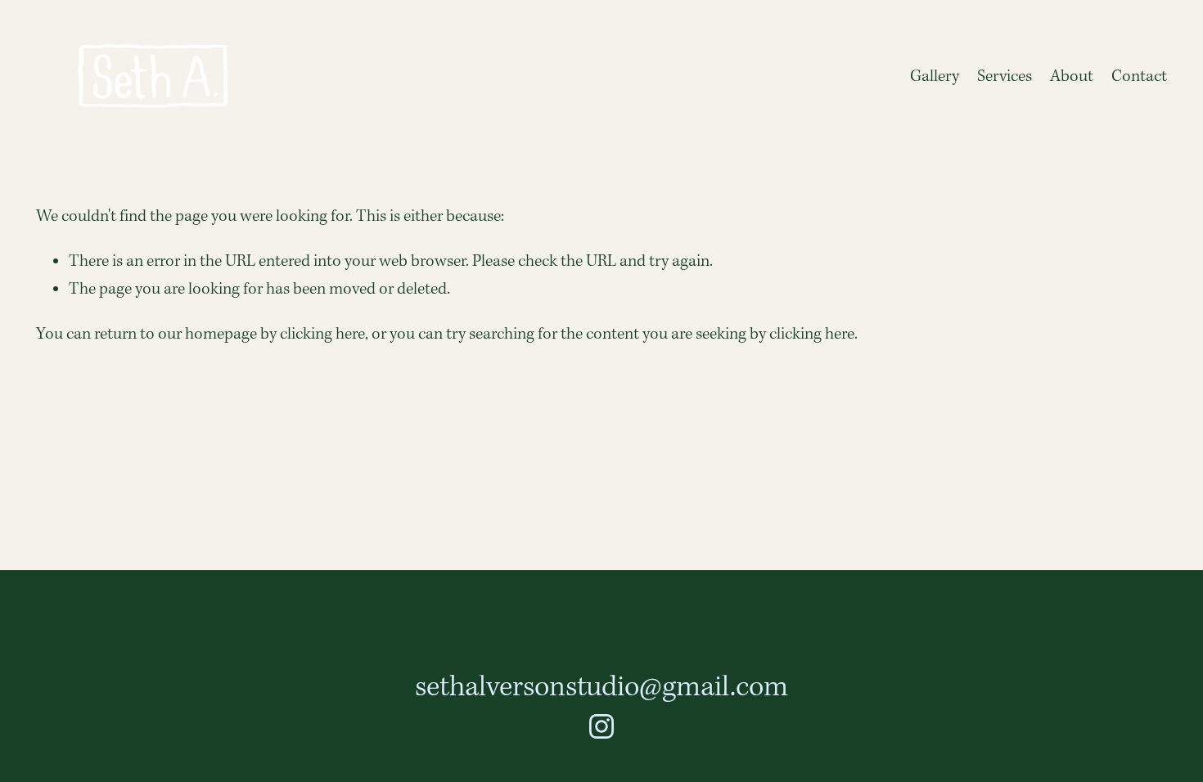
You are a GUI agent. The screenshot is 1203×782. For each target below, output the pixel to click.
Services (1004, 76)
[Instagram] (601, 726)
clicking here (322, 334)
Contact (1139, 76)
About (1071, 76)
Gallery (934, 76)
